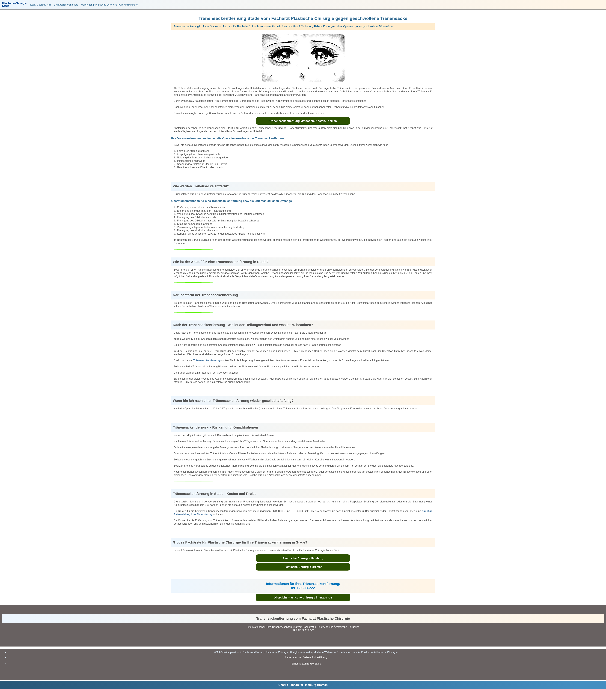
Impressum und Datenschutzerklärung (306, 657)
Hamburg (310, 684)
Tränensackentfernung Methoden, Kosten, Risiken (303, 121)
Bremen (322, 684)
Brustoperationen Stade (66, 4)
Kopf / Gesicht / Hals (40, 4)
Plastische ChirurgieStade (14, 4)
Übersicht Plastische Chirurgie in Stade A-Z (303, 597)
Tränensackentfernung (207, 360)
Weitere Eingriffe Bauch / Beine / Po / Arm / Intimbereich (109, 4)
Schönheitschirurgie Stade (306, 663)
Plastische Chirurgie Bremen (303, 566)
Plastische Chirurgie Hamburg (303, 558)
